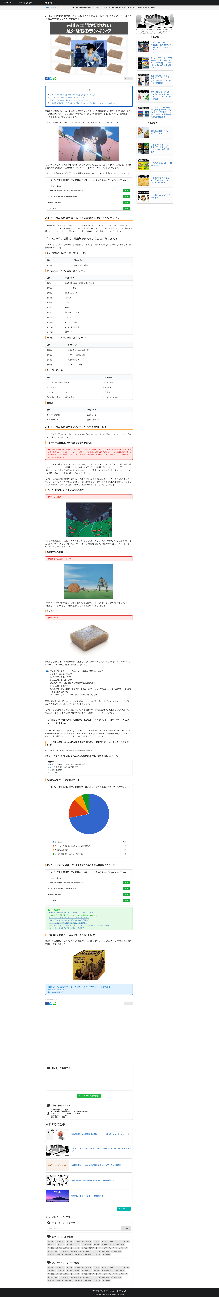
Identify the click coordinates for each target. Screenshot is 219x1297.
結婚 (97, 1245)
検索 (127, 1228)
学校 (52, 1248)
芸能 (52, 1241)
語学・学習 (117, 1251)
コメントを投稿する (91, 1096)
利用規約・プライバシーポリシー (104, 1291)
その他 (107, 1254)
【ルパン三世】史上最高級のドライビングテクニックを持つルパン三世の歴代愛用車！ (80, 925)
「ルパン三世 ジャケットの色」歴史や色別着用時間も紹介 (69, 920)
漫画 (127, 1241)
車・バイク (87, 1245)
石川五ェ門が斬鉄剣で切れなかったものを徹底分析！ (69, 100)
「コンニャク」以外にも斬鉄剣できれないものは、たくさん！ (72, 97)
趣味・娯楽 (105, 1251)
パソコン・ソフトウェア (119, 1248)
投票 (126, 190)
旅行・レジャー (74, 1245)
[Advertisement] (89, 1037)
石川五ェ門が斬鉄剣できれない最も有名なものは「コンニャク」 (73, 95)
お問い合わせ (122, 1291)
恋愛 (70, 1241)
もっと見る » (123, 1209)
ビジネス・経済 (55, 1254)
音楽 (97, 1241)
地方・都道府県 (89, 1248)
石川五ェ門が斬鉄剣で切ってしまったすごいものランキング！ (71, 912)
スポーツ (61, 1241)
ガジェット (53, 1251)
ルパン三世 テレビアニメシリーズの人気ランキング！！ (69, 918)
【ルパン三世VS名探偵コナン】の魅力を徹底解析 (66, 928)
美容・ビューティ (91, 1251)
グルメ (62, 1245)
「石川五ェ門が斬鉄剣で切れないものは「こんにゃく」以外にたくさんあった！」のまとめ (83, 103)
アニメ (119, 1241)
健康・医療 (77, 1251)
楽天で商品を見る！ (57, 989)
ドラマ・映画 (108, 1241)
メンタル (76, 1248)
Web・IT (66, 1251)
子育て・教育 (119, 1245)
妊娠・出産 (107, 1245)
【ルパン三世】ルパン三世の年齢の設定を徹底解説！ (68, 923)
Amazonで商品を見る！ (58, 992)
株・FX (80, 1254)
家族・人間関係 (64, 1248)
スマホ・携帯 (102, 1248)
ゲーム (53, 1245)
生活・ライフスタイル (84, 1241)
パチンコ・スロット (94, 1254)
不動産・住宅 (69, 1254)
